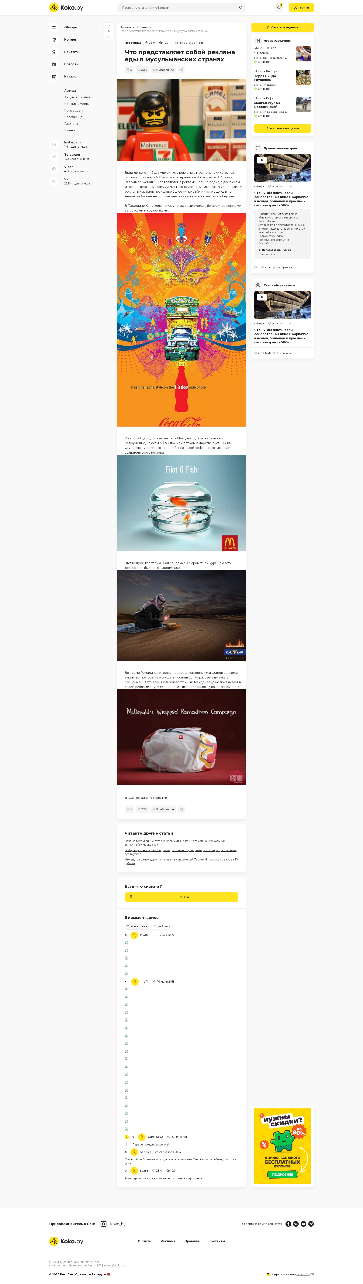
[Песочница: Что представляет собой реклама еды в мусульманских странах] (183, 120)
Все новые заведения (283, 128)
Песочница (133, 42)
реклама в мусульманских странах (206, 172)
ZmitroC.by (303, 1274)
